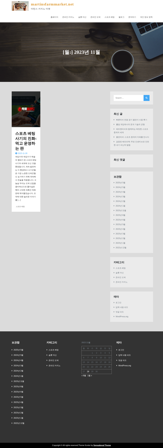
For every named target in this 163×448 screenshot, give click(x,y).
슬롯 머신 (82, 17)
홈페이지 (54, 17)
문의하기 (132, 17)
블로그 (121, 17)
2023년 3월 (120, 234)
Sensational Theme (102, 445)
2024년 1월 (120, 206)
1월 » (89, 376)
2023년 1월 (120, 243)
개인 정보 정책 (146, 17)
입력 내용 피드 (122, 307)
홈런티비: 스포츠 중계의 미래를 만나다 (132, 137)
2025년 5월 (120, 183)
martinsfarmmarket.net (52, 4)
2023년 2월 (120, 238)
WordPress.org (122, 317)
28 (88, 372)
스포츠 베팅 (110, 17)
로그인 (118, 303)
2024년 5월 (120, 187)
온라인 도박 (95, 17)
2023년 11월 (121, 210)
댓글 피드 (120, 312)
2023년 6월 (120, 220)
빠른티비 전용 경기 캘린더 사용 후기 (131, 120)
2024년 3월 (120, 197)
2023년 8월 (120, 215)
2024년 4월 (120, 192)
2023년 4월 (120, 229)
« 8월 (84, 376)
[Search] (147, 98)
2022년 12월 (121, 248)
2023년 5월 (120, 224)
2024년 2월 (120, 201)
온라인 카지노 (68, 17)
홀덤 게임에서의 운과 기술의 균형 (130, 124)
